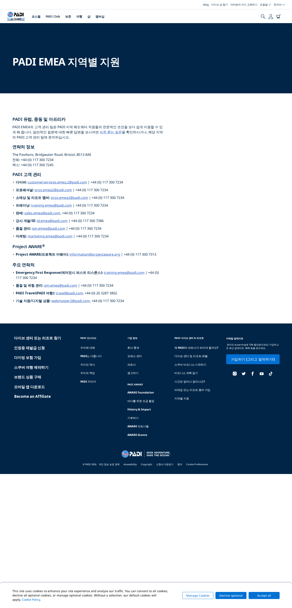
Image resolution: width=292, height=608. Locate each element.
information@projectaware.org (94, 254)
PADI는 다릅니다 (91, 356)
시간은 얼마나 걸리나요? (189, 381)
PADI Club (53, 16)
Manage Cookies (198, 595)
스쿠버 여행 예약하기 (31, 367)
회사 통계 (133, 348)
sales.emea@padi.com (42, 213)
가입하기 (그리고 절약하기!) (253, 359)
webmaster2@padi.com (71, 300)
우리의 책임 (87, 373)
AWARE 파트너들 (138, 426)
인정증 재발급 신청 (29, 347)
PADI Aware (135, 384)
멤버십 (100, 16)
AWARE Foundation (140, 392)
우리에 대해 (87, 348)
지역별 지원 (181, 398)
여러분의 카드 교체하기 (243, 4)
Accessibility (130, 464)
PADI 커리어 (88, 381)
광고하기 (133, 373)
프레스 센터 (134, 356)
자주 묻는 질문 (111, 132)
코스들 (36, 16)
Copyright (146, 464)
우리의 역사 (87, 365)
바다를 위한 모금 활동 (140, 401)
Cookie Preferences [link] (197, 464)
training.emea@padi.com (51, 205)
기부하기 (133, 418)
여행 (79, 16)
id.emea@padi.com (52, 220)
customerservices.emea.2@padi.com (57, 182)
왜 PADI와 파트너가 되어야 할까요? (196, 348)
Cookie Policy (31, 600)
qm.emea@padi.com (48, 228)
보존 (68, 16)
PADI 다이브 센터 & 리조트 (189, 338)
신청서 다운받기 (164, 464)
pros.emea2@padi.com (53, 190)
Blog (206, 4)
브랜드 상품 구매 (27, 376)
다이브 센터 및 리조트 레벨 (191, 356)
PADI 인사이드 (88, 338)
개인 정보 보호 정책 (109, 464)
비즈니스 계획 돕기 (186, 373)
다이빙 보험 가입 (27, 357)
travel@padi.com (69, 293)
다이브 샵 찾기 (219, 4)
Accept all (264, 595)
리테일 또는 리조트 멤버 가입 (192, 390)
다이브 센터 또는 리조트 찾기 (37, 337)
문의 (179, 464)
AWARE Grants (137, 435)
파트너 (131, 365)
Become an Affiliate (32, 396)
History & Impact (139, 409)
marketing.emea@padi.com (50, 236)
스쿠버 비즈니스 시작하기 (190, 365)
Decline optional (231, 595)
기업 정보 (132, 338)
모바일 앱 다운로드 (29, 386)
